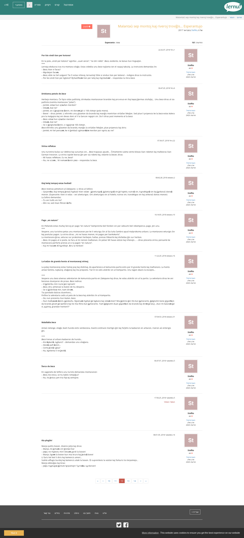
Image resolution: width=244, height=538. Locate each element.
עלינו (105, 513)
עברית (196, 512)
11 (115, 481)
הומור (232, 17)
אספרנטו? (68, 4)
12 (122, 480)
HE (7, 4)
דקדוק (48, 4)
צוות (96, 513)
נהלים (57, 513)
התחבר (18, 5)
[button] (29, 5)
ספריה (37, 4)
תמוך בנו (87, 513)
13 (128, 481)
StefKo (194, 30)
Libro (76, 513)
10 (109, 481)
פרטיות (67, 513)
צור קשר (47, 513)
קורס (57, 4)
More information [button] (150, 533)
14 (135, 481)
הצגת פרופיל (190, 72)
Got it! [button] (14, 533)
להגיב (86, 26)
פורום (239, 17)
